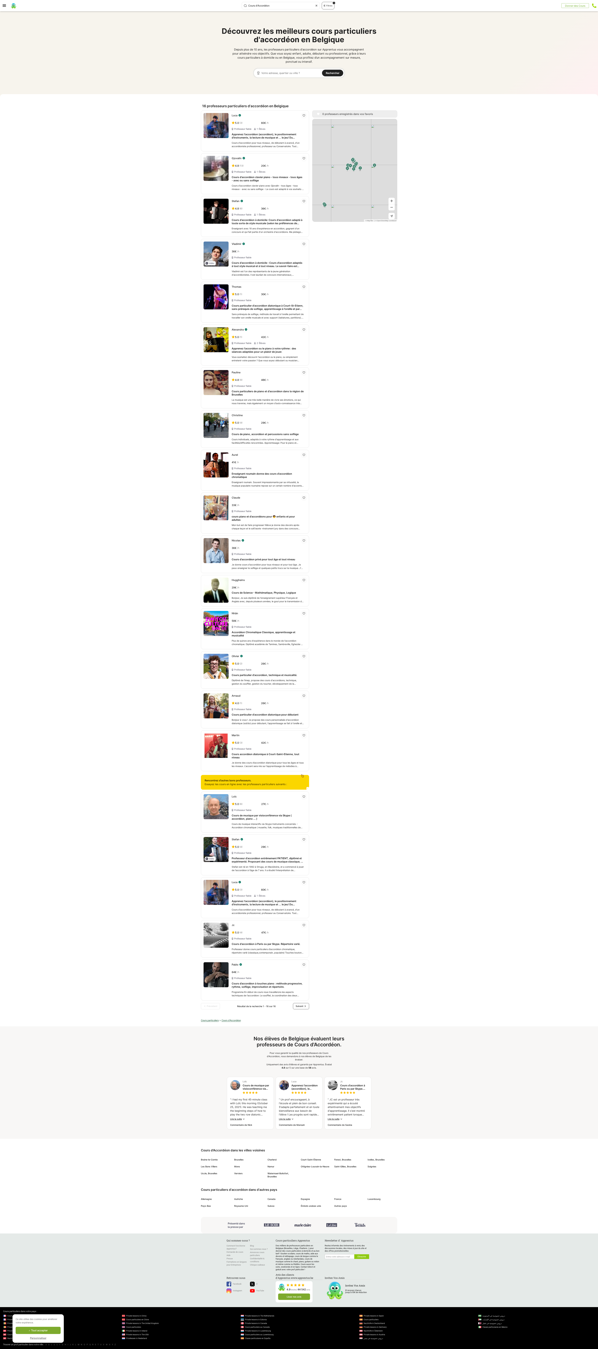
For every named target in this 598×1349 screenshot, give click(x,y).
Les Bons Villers (209, 1166)
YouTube (260, 1290)
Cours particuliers (210, 1020)
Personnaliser (38, 1338)
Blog (252, 1246)
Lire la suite (236, 1119)
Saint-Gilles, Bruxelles (345, 1166)
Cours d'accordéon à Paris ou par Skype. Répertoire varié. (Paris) (352, 1087)
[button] (210, 263)
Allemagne (206, 1199)
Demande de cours (235, 1252)
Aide (228, 1255)
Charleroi (272, 1159)
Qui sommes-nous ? (259, 1249)
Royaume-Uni (241, 1206)
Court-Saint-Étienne (311, 1159)
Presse (230, 1258)
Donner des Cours (575, 6)
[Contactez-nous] (594, 5)
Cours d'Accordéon (231, 1020)
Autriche (238, 1199)
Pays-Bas (206, 1206)
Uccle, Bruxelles (209, 1173)
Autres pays (340, 1206)
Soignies (372, 1166)
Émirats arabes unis (311, 1206)
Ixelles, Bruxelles (376, 1159)
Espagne (305, 1199)
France (337, 1199)
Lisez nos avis (294, 1296)
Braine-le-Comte (209, 1159)
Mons (237, 1166)
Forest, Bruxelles (342, 1159)
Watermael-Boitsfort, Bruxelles (278, 1175)
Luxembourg (374, 1199)
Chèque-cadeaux (257, 1265)
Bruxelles (239, 1159)
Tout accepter (39, 1330)
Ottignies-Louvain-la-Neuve (315, 1166)
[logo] (13, 5)
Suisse (270, 1206)
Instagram (237, 1290)
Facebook (237, 1284)
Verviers (238, 1173)
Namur (270, 1166)
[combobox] (281, 5)
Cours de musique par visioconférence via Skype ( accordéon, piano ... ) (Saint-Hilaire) (256, 1087)
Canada (271, 1199)
